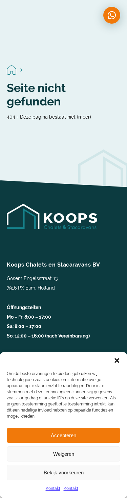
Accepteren (63, 435)
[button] (116, 360)
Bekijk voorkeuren (64, 472)
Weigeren (63, 454)
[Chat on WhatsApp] (111, 15)
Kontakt (53, 488)
